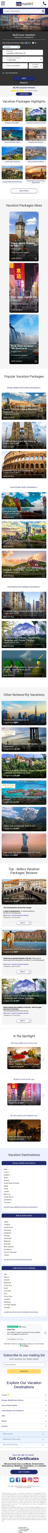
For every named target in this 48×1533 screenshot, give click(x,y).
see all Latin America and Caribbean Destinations (21, 1312)
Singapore (7, 1233)
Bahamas (7, 1302)
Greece (6, 1180)
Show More (24, 191)
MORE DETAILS (23, 418)
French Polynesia (10, 1252)
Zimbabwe (8, 1200)
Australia (7, 1244)
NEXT (24, 78)
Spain (6, 1178)
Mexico (6, 1277)
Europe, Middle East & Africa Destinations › (24, 388)
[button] (43, 1059)
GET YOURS (24, 1472)
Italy (5, 1169)
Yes (29, 43)
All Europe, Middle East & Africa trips (24, 1043)
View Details (23, 258)
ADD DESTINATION (10, 73)
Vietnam (7, 1236)
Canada (6, 1280)
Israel (6, 1189)
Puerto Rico (8, 1296)
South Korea (8, 1227)
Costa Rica (8, 1285)
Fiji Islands (7, 1249)
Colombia (7, 1291)
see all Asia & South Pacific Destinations (18, 1260)
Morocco (7, 1194)
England (7, 1175)
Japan (6, 1222)
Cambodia (7, 1238)
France (6, 1172)
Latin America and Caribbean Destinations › (24, 587)
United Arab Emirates (11, 1183)
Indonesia (7, 1230)
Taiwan (6, 1255)
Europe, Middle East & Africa (24, 1163)
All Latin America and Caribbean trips (24, 1116)
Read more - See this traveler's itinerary (15, 915)
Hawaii (4, 1421)
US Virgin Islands (10, 1305)
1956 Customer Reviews (20, 252)
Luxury (5, 1395)
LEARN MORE (24, 94)
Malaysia (7, 1241)
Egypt (6, 1186)
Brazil (6, 1288)
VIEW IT (25, 923)
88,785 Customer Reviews (24, 88)
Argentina (7, 1283)
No (35, 43)
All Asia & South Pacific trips (24, 1079)
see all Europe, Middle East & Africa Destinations (21, 1207)
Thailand (7, 1225)
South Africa (8, 1197)
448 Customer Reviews (19, 304)
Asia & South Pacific (24, 1216)
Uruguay (7, 1307)
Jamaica (7, 1299)
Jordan (6, 1191)
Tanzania (7, 1202)
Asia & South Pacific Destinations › (24, 487)
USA (5, 1274)
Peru (5, 1294)
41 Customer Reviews (19, 355)
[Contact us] (45, 4)
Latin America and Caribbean (24, 1268)
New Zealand (9, 1247)
